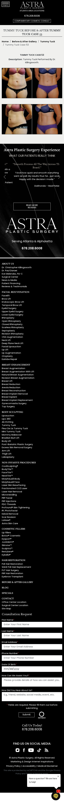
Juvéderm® (8, 542)
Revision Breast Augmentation (18, 378)
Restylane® (7, 552)
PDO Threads (9, 504)
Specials (7, 593)
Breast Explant (9, 397)
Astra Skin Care (10, 524)
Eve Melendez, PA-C (12, 274)
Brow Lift (6, 299)
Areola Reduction (11, 388)
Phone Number (10, 653)
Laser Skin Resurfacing (13, 485)
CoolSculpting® (10, 466)
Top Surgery (8, 407)
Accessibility (29, 766)
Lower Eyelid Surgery (12, 315)
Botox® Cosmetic (11, 536)
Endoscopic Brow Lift (13, 302)
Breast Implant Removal (15, 394)
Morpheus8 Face (11, 482)
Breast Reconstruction (14, 391)
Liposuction (8, 416)
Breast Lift (7, 381)
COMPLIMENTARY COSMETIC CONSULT (32, 21)
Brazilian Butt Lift (10, 438)
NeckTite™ (7, 476)
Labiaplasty (8, 457)
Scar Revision (9, 517)
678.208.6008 (32, 16)
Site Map (6, 609)
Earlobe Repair (9, 359)
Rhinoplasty (8, 318)
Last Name (8, 631)
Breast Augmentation (13, 368)
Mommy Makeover (12, 435)
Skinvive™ (7, 545)
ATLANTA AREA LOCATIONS (32, 11)
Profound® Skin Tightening (16, 508)
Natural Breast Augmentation (18, 375)
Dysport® (6, 539)
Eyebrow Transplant (12, 577)
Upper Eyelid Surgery (12, 312)
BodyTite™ (7, 469)
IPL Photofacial (9, 511)
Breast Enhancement (16, 364)
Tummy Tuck (47, 42)
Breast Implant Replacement (17, 400)
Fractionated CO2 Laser (14, 488)
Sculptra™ (7, 549)
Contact (8, 598)
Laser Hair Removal (12, 492)
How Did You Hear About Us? (17, 690)
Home (5, 42)
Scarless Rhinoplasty (13, 328)
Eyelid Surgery (9, 308)
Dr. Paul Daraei (9, 271)
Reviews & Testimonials (14, 287)
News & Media (9, 280)
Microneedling (9, 495)
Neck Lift (6, 340)
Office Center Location (14, 602)
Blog (5, 587)
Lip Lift (5, 350)
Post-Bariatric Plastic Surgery (17, 444)
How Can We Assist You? (15, 676)
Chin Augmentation (12, 337)
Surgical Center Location (15, 605)
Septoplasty (8, 331)
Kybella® (6, 555)
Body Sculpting (12, 412)
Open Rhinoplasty (11, 321)
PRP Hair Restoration (12, 573)
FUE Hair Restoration (12, 564)
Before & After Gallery (24, 42)
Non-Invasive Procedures (19, 462)
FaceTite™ (7, 473)
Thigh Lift (6, 454)
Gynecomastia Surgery (14, 404)
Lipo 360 (6, 419)
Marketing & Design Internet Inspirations (32, 762)
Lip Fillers (6, 533)
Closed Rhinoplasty (12, 324)
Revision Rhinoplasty (13, 334)
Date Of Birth (9, 665)
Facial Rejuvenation (15, 292)
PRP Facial (7, 498)
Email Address (10, 642)
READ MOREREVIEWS (32, 206)
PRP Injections (9, 501)
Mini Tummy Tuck (11, 432)
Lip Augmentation (11, 353)
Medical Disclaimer (48, 766)
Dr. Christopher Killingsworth (17, 268)
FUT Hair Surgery (10, 570)
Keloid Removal (10, 514)
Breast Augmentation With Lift (18, 372)
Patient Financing (11, 283)
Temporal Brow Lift (12, 305)
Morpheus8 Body (11, 479)
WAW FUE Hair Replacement (16, 567)
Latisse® (6, 520)
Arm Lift (6, 451)
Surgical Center (10, 277)
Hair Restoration (13, 560)
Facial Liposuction (11, 347)
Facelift (6, 296)
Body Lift (6, 441)
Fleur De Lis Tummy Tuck (15, 429)
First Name (8, 620)
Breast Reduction (11, 384)
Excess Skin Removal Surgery (17, 448)
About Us (8, 263)
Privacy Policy (13, 766)
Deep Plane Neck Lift (12, 343)
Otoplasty (7, 356)
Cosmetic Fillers (13, 528)
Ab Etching (7, 422)
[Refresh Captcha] (42, 715)
